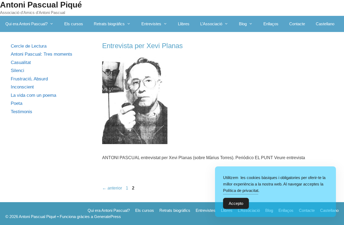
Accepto (236, 203)
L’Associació (211, 24)
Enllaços (270, 24)
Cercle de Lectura (28, 46)
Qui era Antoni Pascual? (26, 24)
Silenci (17, 70)
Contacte (297, 24)
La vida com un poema (33, 95)
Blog (243, 24)
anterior (112, 188)
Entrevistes (151, 24)
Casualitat (21, 62)
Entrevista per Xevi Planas (142, 46)
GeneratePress (107, 216)
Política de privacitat (240, 190)
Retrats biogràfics (109, 24)
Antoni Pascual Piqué (41, 4)
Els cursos (73, 24)
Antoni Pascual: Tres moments (41, 54)
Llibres (183, 24)
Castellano (325, 24)
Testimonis (21, 111)
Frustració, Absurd (29, 78)
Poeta (16, 103)
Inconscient (22, 87)
